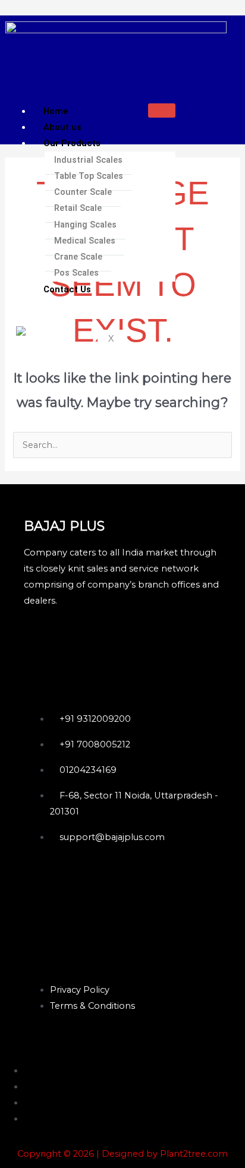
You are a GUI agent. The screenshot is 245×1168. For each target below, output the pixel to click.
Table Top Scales (88, 176)
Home (55, 111)
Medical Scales (84, 240)
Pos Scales (76, 272)
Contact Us (67, 289)
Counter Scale (83, 192)
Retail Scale (78, 208)
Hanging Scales (85, 224)
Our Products (71, 143)
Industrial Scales (88, 159)
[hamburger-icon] (161, 110)
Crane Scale (78, 256)
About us (62, 127)
